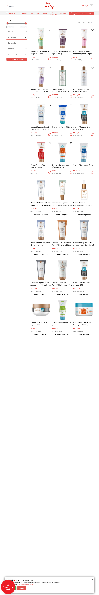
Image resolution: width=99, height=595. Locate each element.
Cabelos (23, 14)
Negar (21, 588)
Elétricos (63, 13)
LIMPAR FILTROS (17, 59)
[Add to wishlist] (50, 30)
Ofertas (83, 13)
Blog (91, 13)
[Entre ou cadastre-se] (82, 6)
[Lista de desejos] (86, 6)
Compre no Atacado (73, 14)
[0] (90, 6)
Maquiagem (34, 14)
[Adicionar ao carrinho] (49, 59)
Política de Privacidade (25, 584)
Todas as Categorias (12, 15)
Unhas (44, 14)
